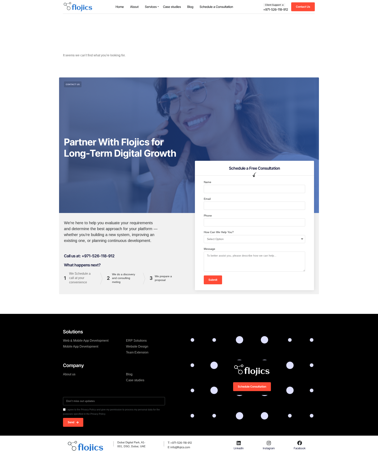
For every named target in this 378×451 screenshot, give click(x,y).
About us (69, 374)
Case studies (172, 7)
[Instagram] (268, 443)
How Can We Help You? (219, 232)
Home (120, 7)
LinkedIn (239, 448)
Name (207, 182)
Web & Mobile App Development (85, 340)
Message (209, 248)
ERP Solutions (136, 340)
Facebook (300, 448)
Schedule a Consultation (216, 7)
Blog (190, 7)
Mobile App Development (80, 346)
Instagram (269, 448)
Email (207, 198)
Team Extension (137, 352)
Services (151, 7)
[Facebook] (299, 443)
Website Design (137, 346)
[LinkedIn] (238, 443)
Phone (208, 215)
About (134, 7)
